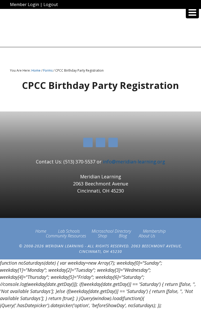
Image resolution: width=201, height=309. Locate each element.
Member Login (24, 4)
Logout (50, 4)
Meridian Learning (100, 30)
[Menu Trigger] (192, 11)
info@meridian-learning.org (134, 161)
